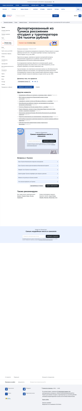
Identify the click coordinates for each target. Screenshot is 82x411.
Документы (21, 382)
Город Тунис (52, 196)
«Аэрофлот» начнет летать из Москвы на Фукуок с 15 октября (35, 101)
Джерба (41, 197)
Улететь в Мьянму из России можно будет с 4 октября (33, 107)
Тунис (15, 22)
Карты (63, 9)
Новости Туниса (23, 22)
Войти (75, 15)
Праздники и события (7, 87)
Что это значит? (48, 1)
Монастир (52, 197)
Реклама (10, 382)
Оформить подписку (49, 141)
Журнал (35, 9)
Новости (49, 9)
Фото (3, 79)
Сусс (56, 197)
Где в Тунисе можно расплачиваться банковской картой (33, 165)
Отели (17, 5)
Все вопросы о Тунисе (36, 185)
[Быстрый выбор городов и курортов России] (8, 9)
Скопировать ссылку (23, 81)
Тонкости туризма (8, 22)
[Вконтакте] (33, 81)
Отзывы (42, 9)
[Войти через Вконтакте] (80, 15)
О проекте (8, 377)
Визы (42, 5)
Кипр (27, 196)
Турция (24, 196)
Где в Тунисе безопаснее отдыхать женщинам (30, 161)
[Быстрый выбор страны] (17, 9)
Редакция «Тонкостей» (22, 48)
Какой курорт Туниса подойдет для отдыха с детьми (32, 173)
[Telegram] (35, 81)
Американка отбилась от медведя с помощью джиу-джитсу (35, 95)
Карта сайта (45, 399)
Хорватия (20, 197)
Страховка (50, 5)
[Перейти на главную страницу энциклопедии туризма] (7, 15)
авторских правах (63, 391)
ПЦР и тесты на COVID (7, 51)
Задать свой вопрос (52, 185)
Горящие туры (8, 43)
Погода (57, 9)
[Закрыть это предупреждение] (54, 2)
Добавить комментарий (25, 87)
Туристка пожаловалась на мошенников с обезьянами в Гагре (36, 116)
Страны (14, 9)
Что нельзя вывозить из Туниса (26, 181)
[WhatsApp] (37, 81)
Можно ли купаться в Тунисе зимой (27, 177)
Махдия (46, 197)
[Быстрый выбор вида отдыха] (30, 9)
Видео (3, 76)
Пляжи (3, 84)
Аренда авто (35, 5)
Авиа (25, 5)
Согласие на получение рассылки (46, 239)
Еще (78, 9)
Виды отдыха (24, 9)
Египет (19, 196)
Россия (5, 9)
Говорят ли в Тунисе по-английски (27, 169)
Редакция (16, 377)
